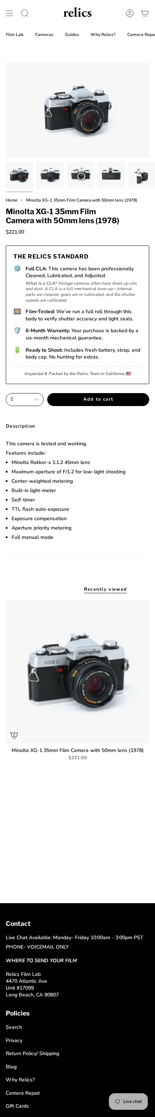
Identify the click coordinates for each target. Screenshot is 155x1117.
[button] (25, 13)
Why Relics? (20, 1079)
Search (14, 1027)
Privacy (14, 1040)
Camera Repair (23, 1093)
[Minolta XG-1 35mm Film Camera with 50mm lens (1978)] (77, 671)
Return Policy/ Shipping (32, 1053)
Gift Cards (17, 1106)
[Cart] (145, 13)
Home (11, 200)
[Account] (129, 13)
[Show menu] (9, 13)
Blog (11, 1066)
